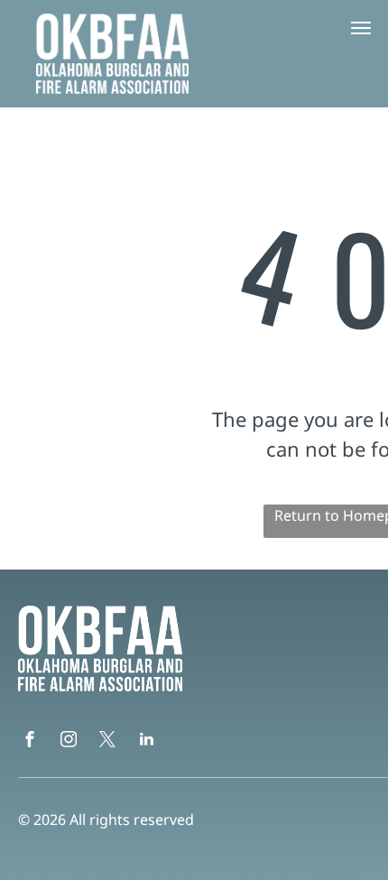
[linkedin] (146, 741)
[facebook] (30, 741)
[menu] (361, 28)
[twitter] (107, 741)
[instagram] (68, 741)
